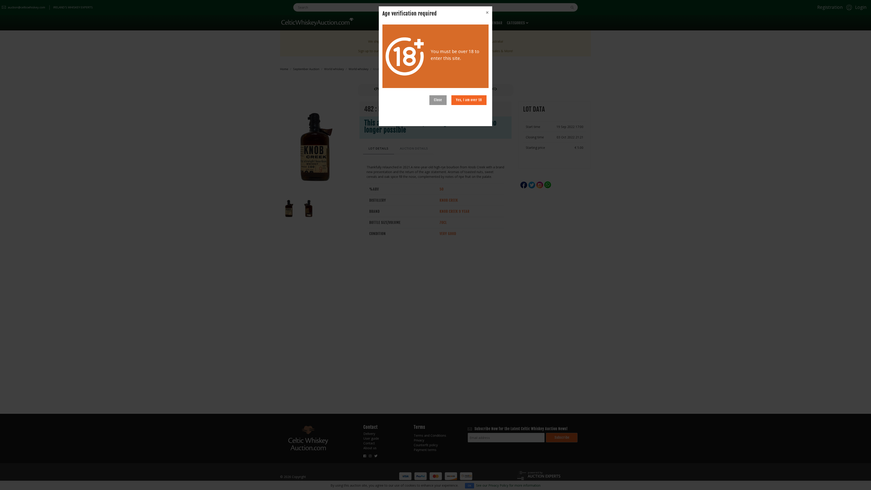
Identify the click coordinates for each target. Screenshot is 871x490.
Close (438, 100)
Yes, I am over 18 (469, 100)
